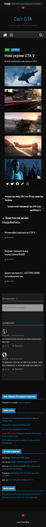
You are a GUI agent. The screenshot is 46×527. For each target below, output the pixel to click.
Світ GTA (23, 19)
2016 (4, 498)
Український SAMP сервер (20, 458)
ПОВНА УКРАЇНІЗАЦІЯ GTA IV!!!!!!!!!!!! (24, 462)
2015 (8, 498)
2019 (31, 494)
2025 (8, 494)
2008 (35, 498)
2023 (16, 494)
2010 (27, 498)
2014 (12, 498)
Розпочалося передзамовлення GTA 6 (16, 425)
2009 (31, 498)
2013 (16, 498)
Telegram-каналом (24, 403)
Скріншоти (15, 49)
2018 (35, 494)
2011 (23, 498)
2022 (19, 494)
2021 (23, 494)
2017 (39, 494)
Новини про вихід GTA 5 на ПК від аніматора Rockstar (24, 198)
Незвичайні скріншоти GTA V (20, 232)
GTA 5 (7, 49)
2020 (27, 494)
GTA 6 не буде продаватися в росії (14, 429)
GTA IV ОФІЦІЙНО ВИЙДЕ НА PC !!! (20, 480)
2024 (12, 494)
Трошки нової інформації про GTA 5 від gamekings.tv (24, 208)
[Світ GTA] (5, 35)
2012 (19, 498)
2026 (4, 494)
